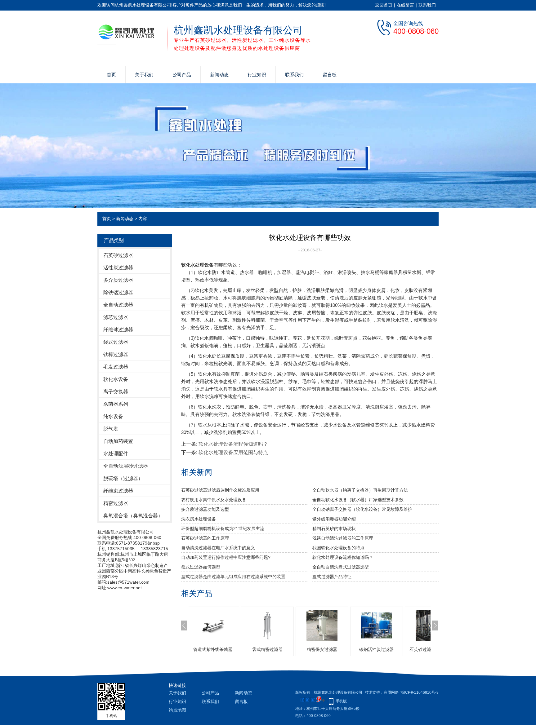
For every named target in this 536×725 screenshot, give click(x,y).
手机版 (341, 701)
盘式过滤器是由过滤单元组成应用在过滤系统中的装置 (233, 576)
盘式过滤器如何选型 (200, 566)
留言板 (330, 74)
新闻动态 (219, 74)
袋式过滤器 (115, 342)
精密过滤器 (115, 503)
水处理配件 (115, 453)
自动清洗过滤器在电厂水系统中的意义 (218, 547)
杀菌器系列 (115, 404)
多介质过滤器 (118, 280)
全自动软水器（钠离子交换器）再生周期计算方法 (360, 490)
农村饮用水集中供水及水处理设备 (213, 499)
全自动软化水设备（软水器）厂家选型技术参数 (358, 499)
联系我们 (427, 4)
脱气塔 (110, 428)
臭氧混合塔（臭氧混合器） (133, 515)
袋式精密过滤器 (245, 649)
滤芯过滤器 (115, 317)
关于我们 (144, 74)
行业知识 (257, 74)
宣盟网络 (391, 692)
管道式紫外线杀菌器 (191, 649)
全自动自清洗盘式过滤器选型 (340, 566)
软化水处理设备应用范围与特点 (233, 452)
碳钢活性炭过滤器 (354, 649)
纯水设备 (113, 416)
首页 (111, 74)
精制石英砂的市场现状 (334, 528)
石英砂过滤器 (118, 255)
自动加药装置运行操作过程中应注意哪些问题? (225, 557)
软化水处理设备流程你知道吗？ (233, 444)
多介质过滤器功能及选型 (205, 509)
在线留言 (405, 4)
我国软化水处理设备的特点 (338, 547)
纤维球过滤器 (118, 329)
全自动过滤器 (118, 304)
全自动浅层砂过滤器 (125, 466)
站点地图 (177, 710)
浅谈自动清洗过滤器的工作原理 (342, 538)
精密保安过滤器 (300, 649)
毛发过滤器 (115, 366)
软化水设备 (115, 379)
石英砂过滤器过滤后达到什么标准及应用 (220, 490)
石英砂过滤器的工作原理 (205, 538)
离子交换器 (115, 391)
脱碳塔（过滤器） (123, 478)
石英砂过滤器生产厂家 (409, 649)
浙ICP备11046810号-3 (419, 692)
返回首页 (383, 4)
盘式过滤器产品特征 (331, 576)
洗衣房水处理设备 (198, 518)
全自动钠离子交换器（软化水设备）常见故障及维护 (362, 509)
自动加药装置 (118, 441)
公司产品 (181, 74)
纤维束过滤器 (118, 490)
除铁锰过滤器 (118, 292)
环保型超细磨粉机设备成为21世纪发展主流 (222, 528)
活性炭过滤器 (118, 267)
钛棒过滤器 (115, 354)
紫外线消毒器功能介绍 (334, 518)
